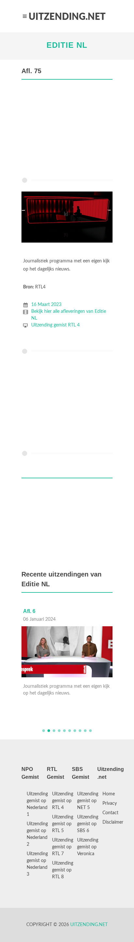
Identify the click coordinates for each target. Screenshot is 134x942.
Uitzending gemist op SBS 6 (87, 824)
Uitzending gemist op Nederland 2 (37, 834)
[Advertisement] (67, 130)
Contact (110, 813)
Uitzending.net (89, 924)
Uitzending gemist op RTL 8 (62, 870)
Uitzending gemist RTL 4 (55, 325)
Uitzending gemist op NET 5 (87, 801)
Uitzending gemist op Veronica (87, 847)
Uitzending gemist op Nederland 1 (37, 804)
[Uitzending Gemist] (67, 16)
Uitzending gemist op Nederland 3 (37, 864)
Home (108, 794)
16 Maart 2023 (46, 304)
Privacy (109, 803)
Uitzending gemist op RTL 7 (62, 847)
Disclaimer (112, 822)
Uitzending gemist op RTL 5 (62, 824)
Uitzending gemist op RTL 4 (62, 801)
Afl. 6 (29, 611)
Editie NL (67, 45)
